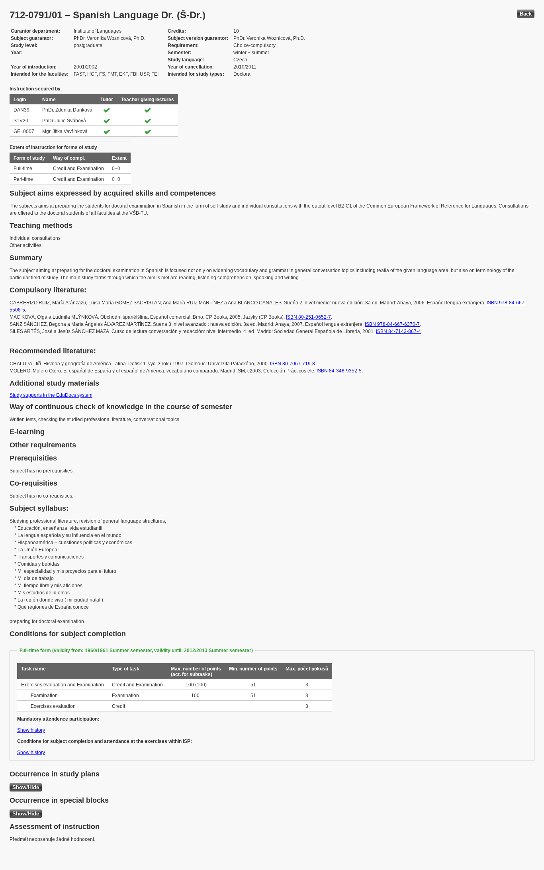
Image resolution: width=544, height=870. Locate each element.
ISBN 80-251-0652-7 (308, 317)
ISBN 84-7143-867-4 (398, 331)
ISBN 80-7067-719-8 (292, 363)
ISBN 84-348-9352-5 (339, 371)
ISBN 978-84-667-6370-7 (392, 324)
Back (526, 14)
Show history (31, 730)
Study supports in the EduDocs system (51, 395)
